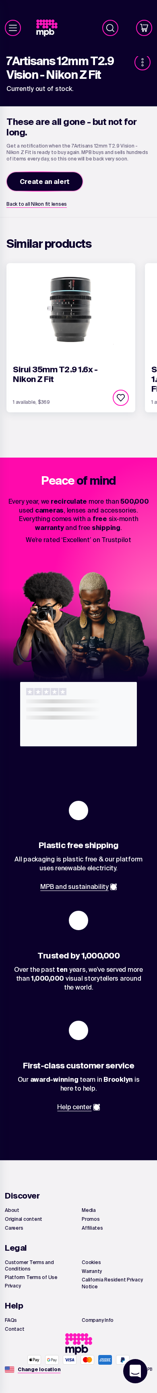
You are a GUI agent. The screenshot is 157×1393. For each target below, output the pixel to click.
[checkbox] (121, 398)
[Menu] (13, 28)
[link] (50, 28)
